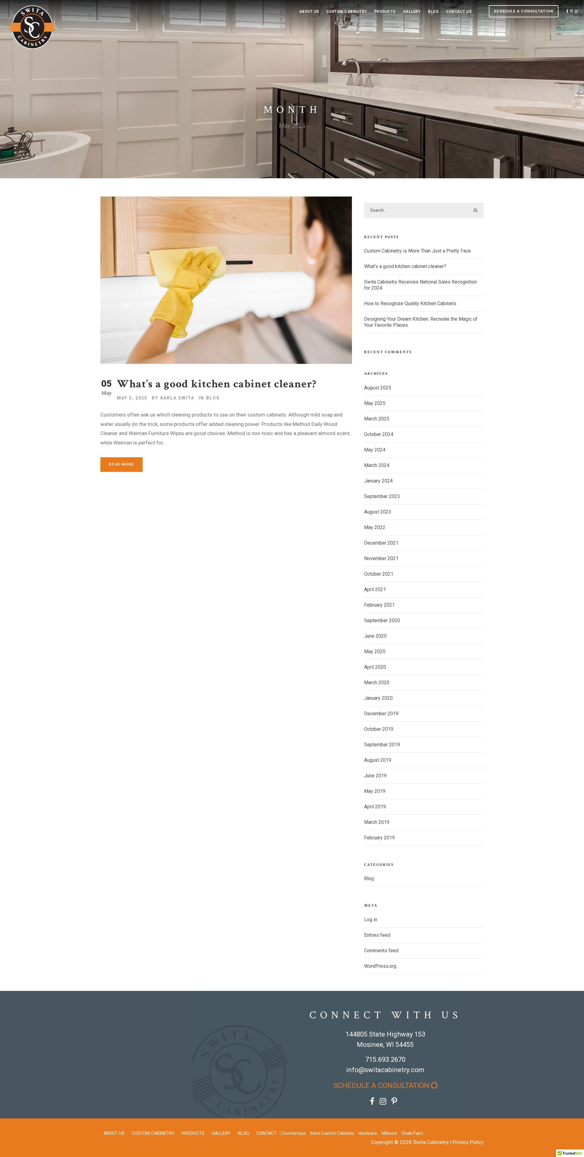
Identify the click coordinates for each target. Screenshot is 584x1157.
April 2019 (375, 807)
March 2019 (376, 822)
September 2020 (382, 620)
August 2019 (377, 760)
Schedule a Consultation (382, 1085)
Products (385, 11)
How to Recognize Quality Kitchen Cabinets (410, 303)
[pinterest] (571, 11)
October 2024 (378, 434)
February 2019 (379, 838)
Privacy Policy (468, 1142)
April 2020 (375, 667)
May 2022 (374, 527)
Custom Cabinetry (346, 11)
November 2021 (381, 558)
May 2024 (374, 450)
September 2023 (382, 496)
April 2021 (375, 589)
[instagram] (576, 11)
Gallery (412, 11)
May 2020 (374, 651)
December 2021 (381, 543)
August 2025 (377, 388)
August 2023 (377, 512)
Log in (370, 919)
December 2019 (381, 713)
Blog (433, 11)
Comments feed (381, 950)
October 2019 (378, 729)
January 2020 (378, 698)
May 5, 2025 (132, 398)
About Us (309, 11)
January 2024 (378, 481)
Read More (121, 464)
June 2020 (375, 636)
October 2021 (378, 574)
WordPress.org (380, 966)
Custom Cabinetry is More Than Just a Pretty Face (417, 251)
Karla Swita (177, 398)
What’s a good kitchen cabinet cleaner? (217, 384)
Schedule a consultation (523, 11)
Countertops (294, 1133)
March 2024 (376, 465)
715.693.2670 (385, 1059)
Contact (266, 1133)
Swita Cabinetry (431, 1142)
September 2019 (382, 745)
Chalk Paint (412, 1133)
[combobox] (424, 210)
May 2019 (374, 791)
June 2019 (375, 776)
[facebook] (567, 11)
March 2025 (376, 419)
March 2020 (376, 682)
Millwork (389, 1133)
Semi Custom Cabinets (332, 1133)
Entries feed (377, 935)
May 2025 (374, 403)
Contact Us (458, 11)
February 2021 (379, 605)
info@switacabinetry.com (385, 1070)
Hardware (367, 1133)
